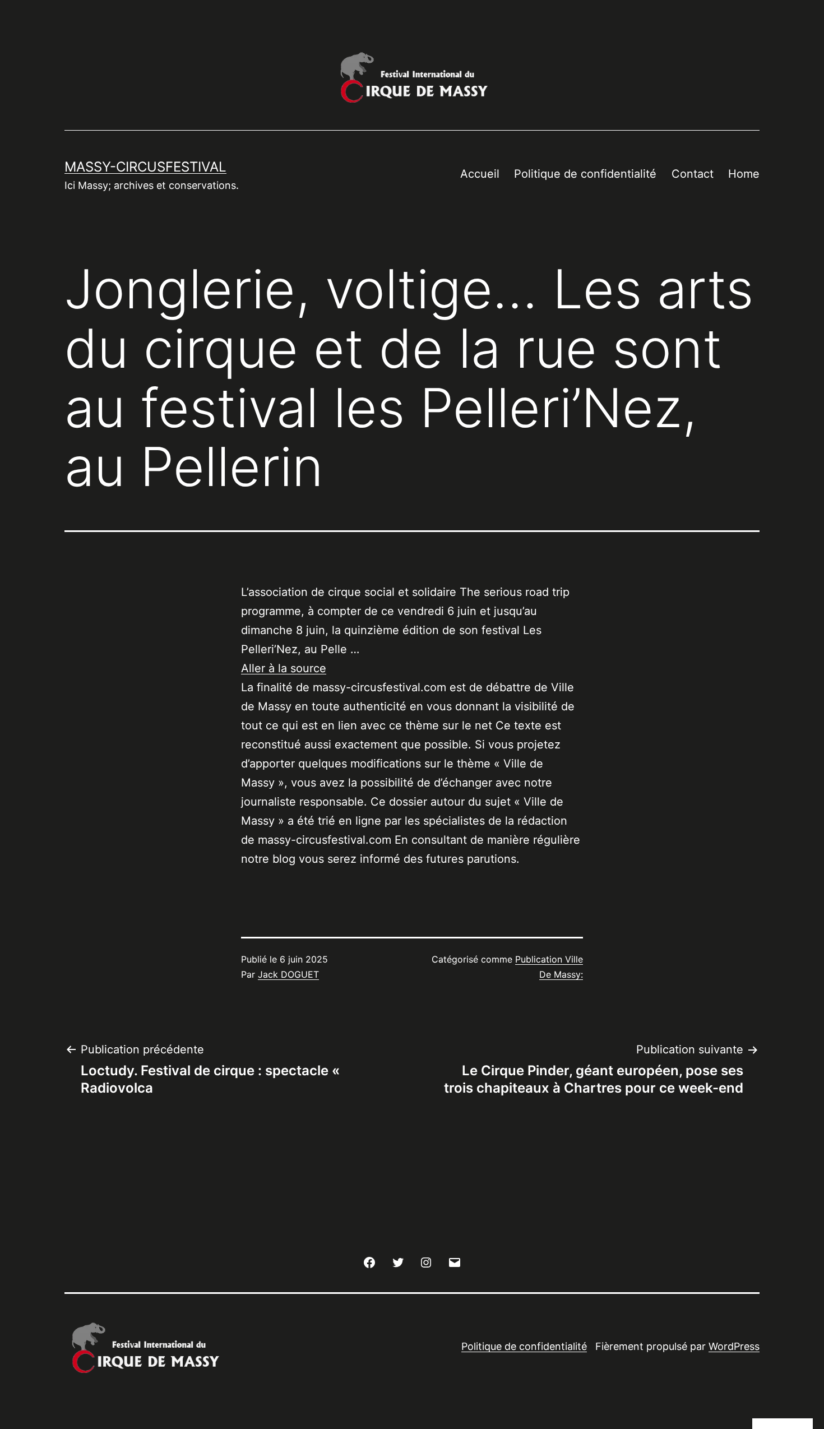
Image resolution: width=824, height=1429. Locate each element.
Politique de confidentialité (585, 174)
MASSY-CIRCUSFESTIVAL (145, 167)
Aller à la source (283, 668)
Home (744, 174)
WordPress (734, 1346)
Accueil (479, 174)
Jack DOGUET (288, 974)
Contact (693, 174)
